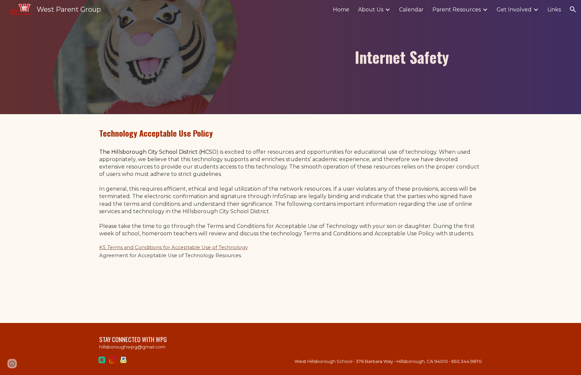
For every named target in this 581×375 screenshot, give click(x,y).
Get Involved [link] (514, 9)
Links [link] (554, 9)
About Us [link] (370, 9)
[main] (340, 57)
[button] (573, 9)
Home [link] (341, 9)
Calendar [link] (411, 9)
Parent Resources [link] (456, 9)
